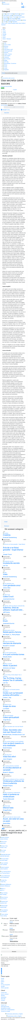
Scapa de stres (9, 706)
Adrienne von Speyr (9, 668)
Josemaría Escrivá (8, 599)
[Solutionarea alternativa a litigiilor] (14, 1014)
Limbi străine (21, 17)
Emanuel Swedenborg (10, 537)
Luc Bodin (6, 708)
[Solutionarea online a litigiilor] (14, 1016)
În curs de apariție (5, 984)
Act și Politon (4, 105)
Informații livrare (5, 1006)
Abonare (14, 951)
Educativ (5, 17)
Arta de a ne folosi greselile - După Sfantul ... (13, 549)
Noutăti (3, 986)
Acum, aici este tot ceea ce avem (13, 820)
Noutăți (13, 23)
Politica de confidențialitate (8, 1009)
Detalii (5, 521)
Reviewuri (6, 526)
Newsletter (3, 997)
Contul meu (4, 992)
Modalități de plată (5, 1008)
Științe (24, 20)
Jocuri (4, 21)
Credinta (6, 535)
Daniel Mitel (6, 823)
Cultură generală (17, 15)
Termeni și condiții (5, 1011)
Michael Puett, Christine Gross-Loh (14, 734)
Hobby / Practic (13, 17)
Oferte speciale (5, 987)
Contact (3, 1000)
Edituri (2, 981)
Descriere (6, 112)
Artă (4, 14)
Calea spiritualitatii (11, 717)
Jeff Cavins (6, 612)
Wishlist (3, 995)
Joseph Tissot (7, 554)
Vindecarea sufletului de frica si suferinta (13, 782)
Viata (5, 574)
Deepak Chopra (8, 785)
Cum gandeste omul (11, 585)
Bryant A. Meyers (8, 772)
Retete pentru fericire (12, 632)
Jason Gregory (7, 759)
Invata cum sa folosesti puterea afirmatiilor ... (13, 694)
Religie (18, 18)
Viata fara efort (9, 756)
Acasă (2, 978)
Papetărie (14, 21)
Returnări (3, 998)
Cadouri (22, 14)
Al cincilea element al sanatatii (12, 769)
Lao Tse (5, 565)
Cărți (2, 23)
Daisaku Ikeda (7, 657)
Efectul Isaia (8, 808)
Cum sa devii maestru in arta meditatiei (13, 744)
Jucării (9, 21)
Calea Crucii (8, 596)
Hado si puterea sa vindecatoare (11, 795)
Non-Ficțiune (12, 18)
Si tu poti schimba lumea (13, 654)
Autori (20, 23)
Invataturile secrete (11, 563)
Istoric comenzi (5, 994)
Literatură (5, 18)
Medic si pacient (10, 665)
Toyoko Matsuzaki (8, 799)
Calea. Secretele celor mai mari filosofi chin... (12, 731)
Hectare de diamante (12, 643)
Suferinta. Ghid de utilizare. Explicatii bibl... (13, 609)
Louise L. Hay (7, 697)
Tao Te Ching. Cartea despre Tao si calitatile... (13, 679)
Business (17, 14)
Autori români (10, 14)
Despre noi (3, 1005)
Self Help (5, 20)
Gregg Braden (7, 810)
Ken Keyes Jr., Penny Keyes (11, 634)
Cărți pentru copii (7, 15)
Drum (5, 621)
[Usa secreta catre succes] (7, 78)
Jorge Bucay (7, 720)
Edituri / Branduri (7, 38)
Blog (2, 983)
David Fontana (7, 748)
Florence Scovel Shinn (6, 86)
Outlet (16, 23)
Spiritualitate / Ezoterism (15, 20)
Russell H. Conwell (9, 645)
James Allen (6, 588)
